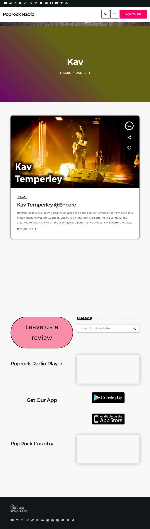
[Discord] (56, 3)
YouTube (133, 14)
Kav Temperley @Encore (46, 205)
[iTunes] (41, 3)
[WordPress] (10, 3)
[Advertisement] (108, 285)
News (22, 196)
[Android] (61, 3)
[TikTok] (25, 3)
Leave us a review (41, 332)
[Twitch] (20, 3)
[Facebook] (51, 3)
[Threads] (30, 3)
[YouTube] (5, 3)
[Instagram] (46, 3)
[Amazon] (66, 3)
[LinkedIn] (36, 3)
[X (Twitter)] (15, 3)
